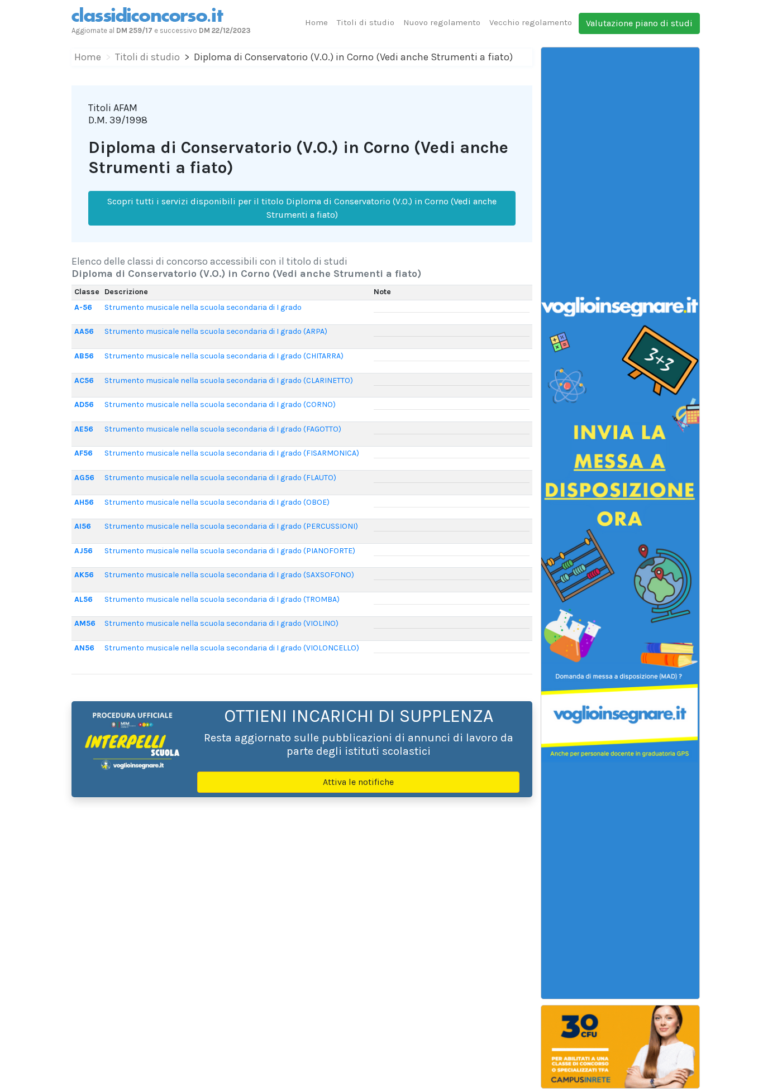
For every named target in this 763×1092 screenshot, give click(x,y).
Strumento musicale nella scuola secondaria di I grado (203, 307)
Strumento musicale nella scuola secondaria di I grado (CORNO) (220, 404)
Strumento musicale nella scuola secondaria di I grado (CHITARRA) (224, 356)
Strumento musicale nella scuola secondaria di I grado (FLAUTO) (220, 477)
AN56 (84, 648)
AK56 (84, 574)
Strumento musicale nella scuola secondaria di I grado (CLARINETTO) (228, 380)
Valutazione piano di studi (639, 23)
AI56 (82, 526)
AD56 (84, 404)
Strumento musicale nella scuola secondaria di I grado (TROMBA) (222, 599)
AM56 (85, 623)
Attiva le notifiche (358, 782)
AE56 (83, 429)
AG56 (84, 477)
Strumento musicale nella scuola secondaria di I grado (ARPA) (215, 331)
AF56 (83, 453)
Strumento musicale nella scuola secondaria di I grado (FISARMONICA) (231, 453)
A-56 (83, 307)
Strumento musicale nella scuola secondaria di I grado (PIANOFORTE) (229, 550)
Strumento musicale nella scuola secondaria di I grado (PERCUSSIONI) (231, 526)
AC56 (84, 380)
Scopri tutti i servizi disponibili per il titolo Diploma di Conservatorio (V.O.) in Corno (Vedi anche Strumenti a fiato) (302, 208)
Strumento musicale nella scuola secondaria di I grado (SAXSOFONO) (229, 574)
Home (316, 22)
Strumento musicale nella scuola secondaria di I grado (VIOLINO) (221, 623)
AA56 (84, 331)
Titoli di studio (365, 22)
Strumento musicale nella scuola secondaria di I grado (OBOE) (217, 502)
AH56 (84, 502)
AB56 (84, 356)
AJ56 (83, 550)
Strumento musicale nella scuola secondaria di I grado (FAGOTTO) (222, 429)
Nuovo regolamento (441, 22)
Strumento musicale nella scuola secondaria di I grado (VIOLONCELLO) (231, 648)
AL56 (83, 599)
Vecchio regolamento (530, 22)
